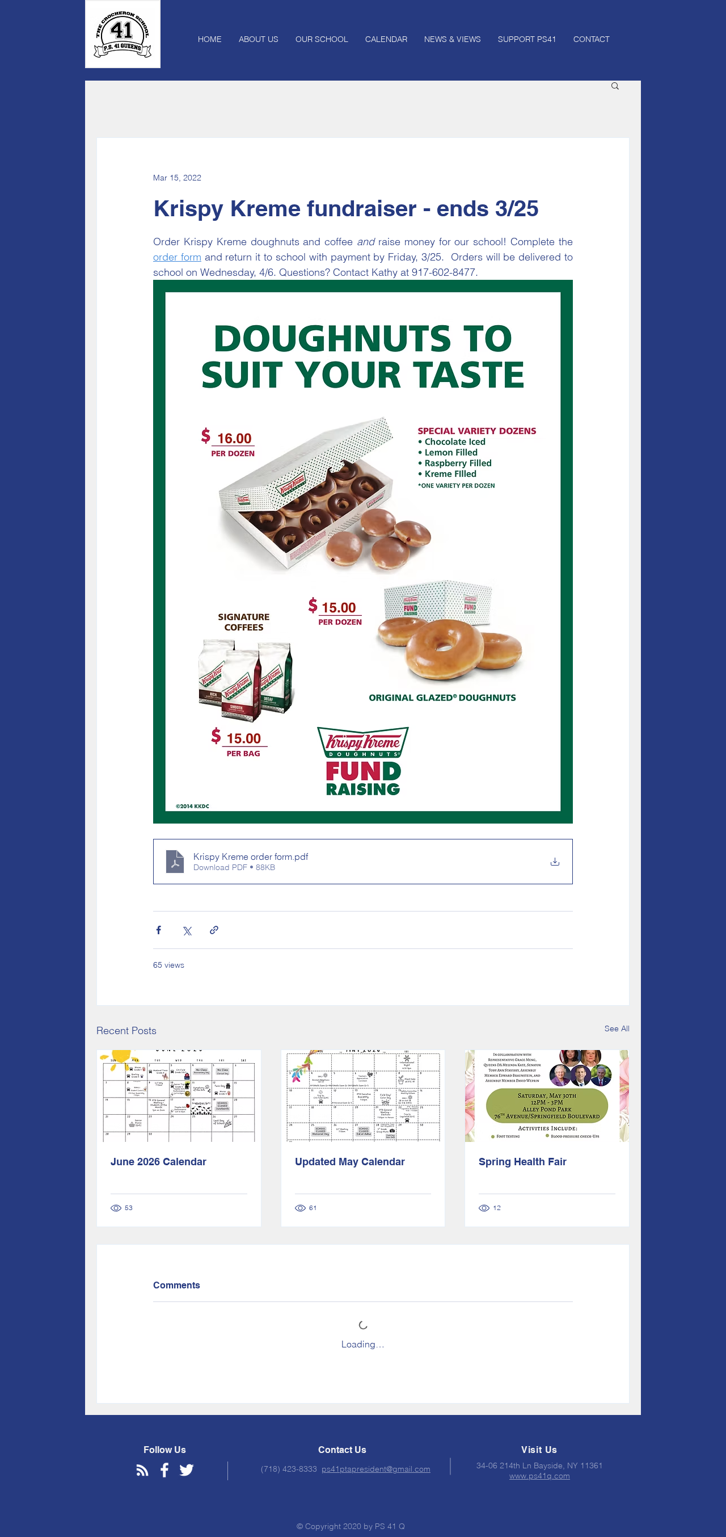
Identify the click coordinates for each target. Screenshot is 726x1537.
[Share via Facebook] (158, 930)
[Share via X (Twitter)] (186, 930)
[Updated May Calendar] (363, 1096)
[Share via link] (214, 930)
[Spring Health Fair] (547, 1096)
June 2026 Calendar (158, 1162)
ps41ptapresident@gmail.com (376, 1469)
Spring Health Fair (523, 1162)
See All (617, 1028)
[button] (615, 85)
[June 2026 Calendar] (179, 1096)
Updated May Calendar (350, 1162)
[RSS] (142, 1470)
